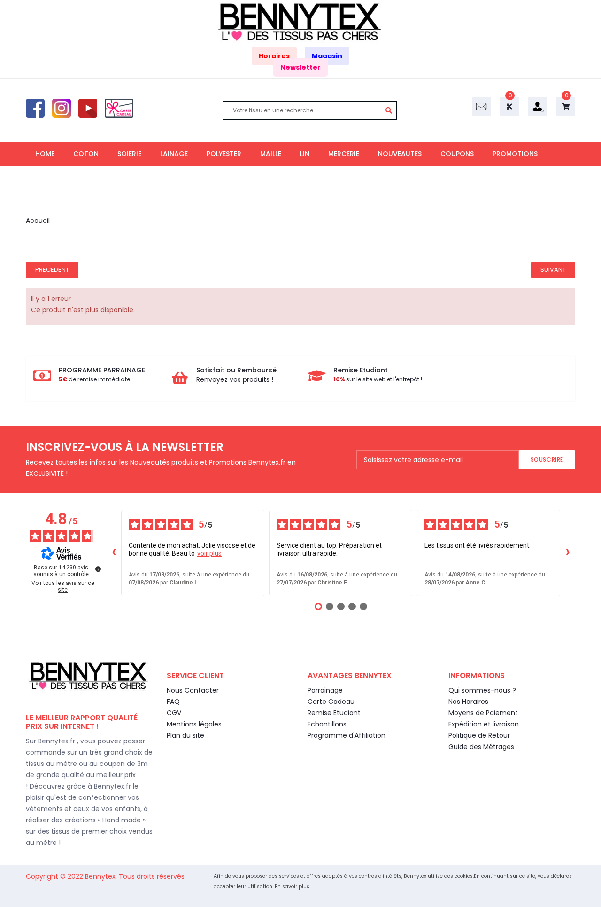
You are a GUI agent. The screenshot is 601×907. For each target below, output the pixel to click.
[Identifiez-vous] (537, 106)
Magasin (327, 56)
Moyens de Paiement (483, 713)
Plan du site (185, 735)
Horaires (274, 56)
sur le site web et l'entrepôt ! (377, 379)
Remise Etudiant (334, 713)
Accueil (38, 220)
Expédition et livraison (483, 724)
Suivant (553, 269)
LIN (304, 153)
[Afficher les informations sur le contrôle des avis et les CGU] (98, 569)
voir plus (209, 553)
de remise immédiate (94, 379)
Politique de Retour (479, 735)
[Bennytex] (300, 22)
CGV (174, 713)
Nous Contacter (193, 690)
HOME (44, 153)
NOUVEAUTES (400, 153)
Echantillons (327, 724)
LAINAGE (174, 153)
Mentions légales (194, 724)
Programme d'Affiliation (346, 735)
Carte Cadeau (331, 701)
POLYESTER (224, 153)
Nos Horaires (468, 701)
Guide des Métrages (481, 746)
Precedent (52, 269)
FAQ (173, 701)
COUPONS (457, 153)
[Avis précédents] (113, 553)
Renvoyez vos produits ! (234, 379)
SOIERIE (129, 153)
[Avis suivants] (567, 553)
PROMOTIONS (515, 153)
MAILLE (270, 153)
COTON (86, 153)
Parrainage (325, 690)
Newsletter (300, 67)
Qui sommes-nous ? (482, 690)
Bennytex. (102, 876)
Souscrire (547, 460)
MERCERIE (343, 153)
